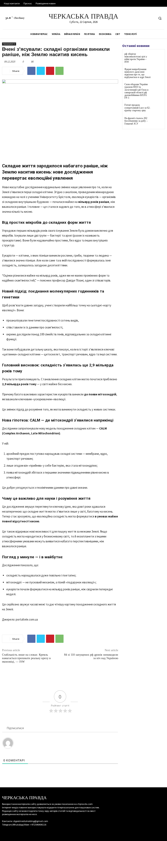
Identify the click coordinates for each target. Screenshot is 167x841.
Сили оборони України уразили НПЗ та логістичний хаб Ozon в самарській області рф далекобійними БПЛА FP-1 (136, 91)
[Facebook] (136, 18)
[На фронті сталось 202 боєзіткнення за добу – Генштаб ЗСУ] (158, 122)
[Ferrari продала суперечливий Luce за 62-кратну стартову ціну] (158, 109)
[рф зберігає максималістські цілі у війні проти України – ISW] (158, 58)
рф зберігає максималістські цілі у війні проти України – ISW (135, 57)
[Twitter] (151, 18)
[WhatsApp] (59, 71)
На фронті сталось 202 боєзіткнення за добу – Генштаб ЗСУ (136, 121)
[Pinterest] (50, 71)
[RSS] (143, 18)
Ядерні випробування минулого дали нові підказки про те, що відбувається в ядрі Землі (137, 73)
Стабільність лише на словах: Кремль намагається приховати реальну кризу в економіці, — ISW (26, 658)
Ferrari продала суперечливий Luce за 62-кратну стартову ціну (137, 107)
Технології (9, 44)
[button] (160, 18)
